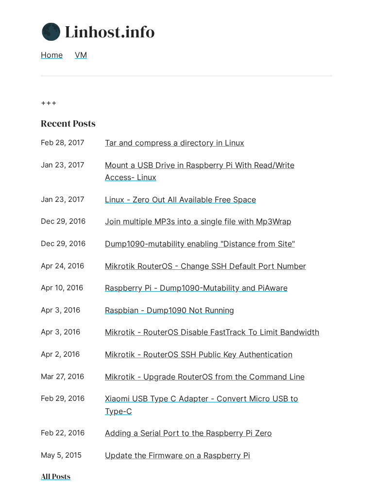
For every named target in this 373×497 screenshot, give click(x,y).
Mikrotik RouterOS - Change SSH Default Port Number (205, 266)
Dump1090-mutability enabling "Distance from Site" (200, 243)
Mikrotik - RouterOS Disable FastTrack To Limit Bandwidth (212, 332)
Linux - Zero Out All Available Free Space (180, 199)
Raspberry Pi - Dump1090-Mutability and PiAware (196, 288)
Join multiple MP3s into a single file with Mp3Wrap (198, 221)
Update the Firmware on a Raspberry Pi (177, 455)
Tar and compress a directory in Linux (174, 143)
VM (81, 55)
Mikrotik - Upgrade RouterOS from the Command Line (205, 376)
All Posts (55, 476)
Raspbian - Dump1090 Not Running (169, 310)
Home (52, 55)
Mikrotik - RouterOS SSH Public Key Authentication (198, 354)
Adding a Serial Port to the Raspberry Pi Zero (188, 433)
